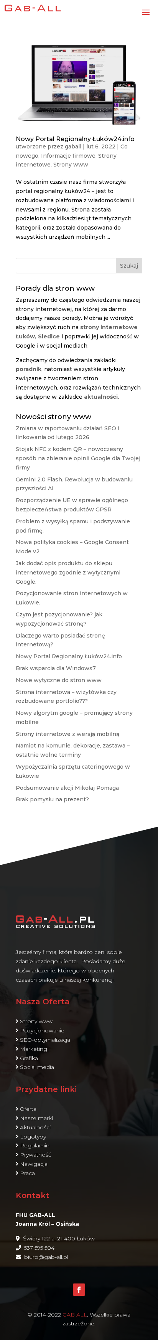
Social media (37, 1067)
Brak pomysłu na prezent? (52, 799)
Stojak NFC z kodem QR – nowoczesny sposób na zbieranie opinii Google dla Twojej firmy (78, 458)
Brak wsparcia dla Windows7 (56, 668)
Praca (27, 1173)
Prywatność (35, 1154)
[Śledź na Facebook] (79, 1289)
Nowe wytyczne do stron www (59, 680)
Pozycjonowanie (42, 1030)
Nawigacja (34, 1163)
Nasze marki (36, 1118)
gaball (73, 146)
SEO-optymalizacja (45, 1039)
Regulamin (34, 1145)
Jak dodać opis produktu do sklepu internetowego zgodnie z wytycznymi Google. (68, 572)
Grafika (29, 1058)
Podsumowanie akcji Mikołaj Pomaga (67, 787)
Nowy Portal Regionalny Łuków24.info (75, 139)
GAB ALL (75, 1314)
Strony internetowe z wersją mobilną (67, 734)
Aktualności (35, 1127)
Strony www (70, 164)
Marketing (33, 1048)
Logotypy (33, 1136)
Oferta (28, 1108)
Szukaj (129, 265)
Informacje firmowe (68, 155)
